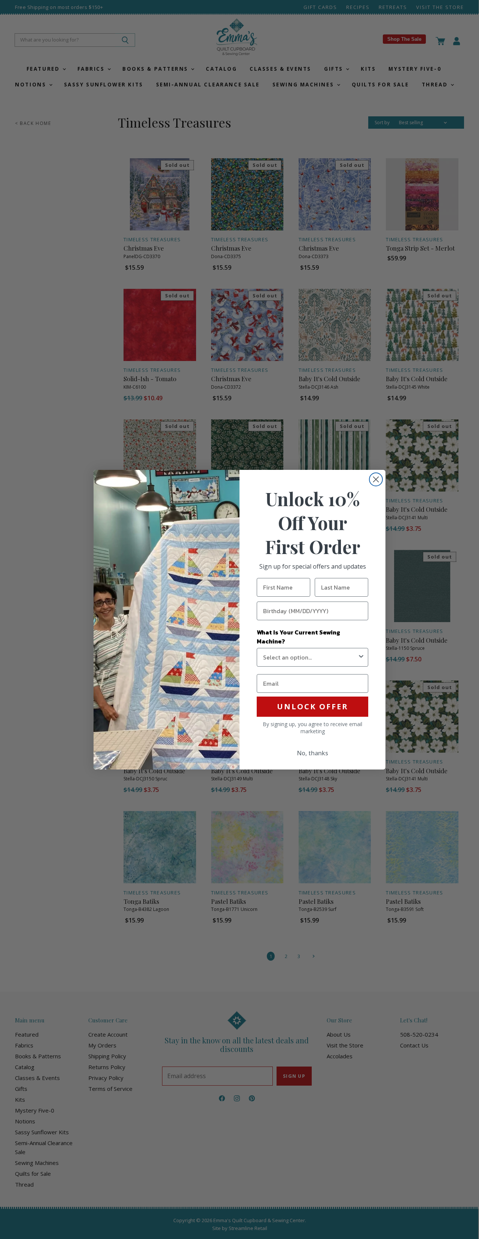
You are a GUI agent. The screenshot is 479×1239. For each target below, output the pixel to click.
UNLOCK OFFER (312, 706)
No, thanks (312, 753)
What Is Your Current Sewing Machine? (298, 637)
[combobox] (310, 657)
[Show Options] (361, 657)
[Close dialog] (375, 479)
